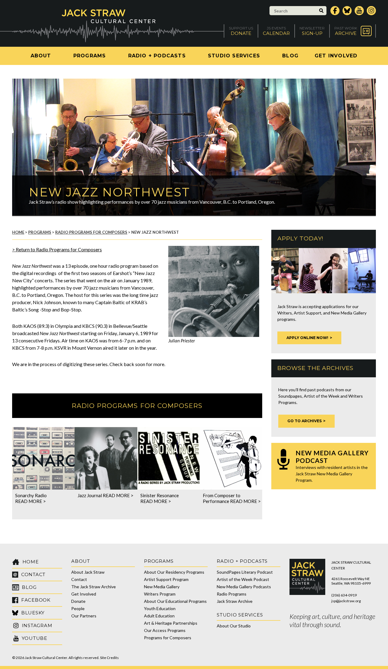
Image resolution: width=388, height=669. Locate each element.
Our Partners (83, 615)
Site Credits (109, 657)
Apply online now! (307, 337)
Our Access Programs (165, 630)
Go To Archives (304, 421)
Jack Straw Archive (235, 601)
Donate (78, 601)
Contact (79, 579)
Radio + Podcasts (157, 56)
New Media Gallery (161, 586)
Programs (89, 56)
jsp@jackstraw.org (346, 601)
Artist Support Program (166, 579)
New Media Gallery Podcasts (244, 586)
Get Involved (336, 56)
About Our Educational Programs (175, 601)
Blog (290, 56)
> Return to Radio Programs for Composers (57, 249)
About (41, 56)
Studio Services (234, 56)
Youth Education (160, 608)
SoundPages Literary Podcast (245, 572)
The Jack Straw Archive (93, 586)
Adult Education (159, 615)
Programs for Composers (167, 637)
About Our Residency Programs (174, 572)
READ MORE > (30, 501)
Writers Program (160, 593)
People (78, 608)
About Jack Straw (88, 572)
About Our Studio (234, 625)
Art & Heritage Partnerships (170, 623)
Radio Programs (231, 593)
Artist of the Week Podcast (243, 579)
